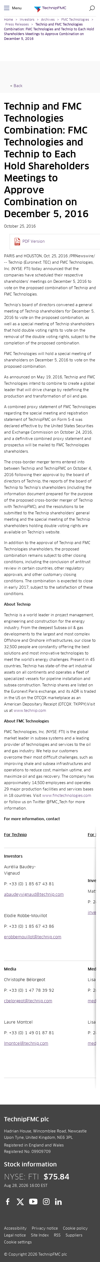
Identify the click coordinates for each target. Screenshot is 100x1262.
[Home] (50, 8)
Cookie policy (75, 1228)
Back (18, 86)
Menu (7, 8)
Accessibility (15, 1228)
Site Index (40, 1235)
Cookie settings (18, 1242)
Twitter (20, 1201)
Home (8, 20)
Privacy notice (45, 1228)
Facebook (7, 1201)
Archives (48, 20)
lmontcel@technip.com (26, 1044)
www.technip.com (30, 711)
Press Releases (17, 24)
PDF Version (33, 241)
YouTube (33, 1201)
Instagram (46, 1201)
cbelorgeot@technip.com (28, 1001)
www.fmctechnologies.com (66, 796)
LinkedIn (58, 1201)
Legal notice (15, 1235)
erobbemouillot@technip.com (32, 937)
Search (92, 8)
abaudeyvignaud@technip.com (34, 895)
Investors (27, 20)
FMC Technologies (75, 20)
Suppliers (74, 1235)
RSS (57, 1235)
